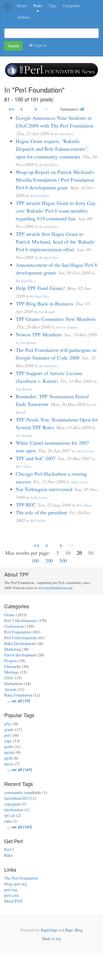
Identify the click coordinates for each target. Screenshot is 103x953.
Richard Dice (64, 133)
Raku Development (19, 643)
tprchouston (13, 809)
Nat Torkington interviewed (44, 489)
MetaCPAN (13, 901)
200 (49, 560)
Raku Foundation (18, 695)
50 (90, 552)
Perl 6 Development (20, 637)
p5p (7, 723)
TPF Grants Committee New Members (56, 318)
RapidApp (49, 930)
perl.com (11, 895)
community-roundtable (22, 792)
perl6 (8, 746)
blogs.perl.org (15, 884)
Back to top (51, 938)
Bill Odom (23, 466)
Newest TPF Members (39, 334)
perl (7, 735)
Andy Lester (85, 450)
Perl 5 (9, 849)
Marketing (12, 649)
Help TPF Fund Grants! (40, 288)
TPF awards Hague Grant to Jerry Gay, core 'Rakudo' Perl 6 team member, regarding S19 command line (56, 210)
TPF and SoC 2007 (36, 458)
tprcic (8, 763)
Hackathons (13, 683)
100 (35, 560)
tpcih (8, 758)
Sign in (39, 45)
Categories (71, 5)
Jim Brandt (46, 311)
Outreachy (12, 666)
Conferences (14, 626)
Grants (9, 614)
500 (63, 560)
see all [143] (22, 769)
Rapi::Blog (74, 930)
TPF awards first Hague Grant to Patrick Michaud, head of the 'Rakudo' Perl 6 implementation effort (55, 241)
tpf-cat (9, 815)
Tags (52, 5)
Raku (8, 855)
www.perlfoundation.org (55, 587)
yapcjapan (12, 804)
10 (67, 552)
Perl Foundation (17, 632)
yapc (8, 741)
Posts (37, 5)
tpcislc (9, 752)
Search (13, 45)
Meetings (11, 672)
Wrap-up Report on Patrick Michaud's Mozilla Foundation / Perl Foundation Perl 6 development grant (55, 179)
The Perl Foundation (21, 878)
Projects (10, 660)
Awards (10, 689)
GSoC (9, 678)
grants (9, 729)
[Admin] (7, 6)
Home (22, 5)
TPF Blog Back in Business (44, 303)
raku (7, 821)
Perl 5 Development (20, 620)
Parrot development (20, 655)
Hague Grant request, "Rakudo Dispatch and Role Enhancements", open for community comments (52, 149)
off (82, 109)
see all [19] (21, 701)
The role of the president (41, 512)
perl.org (10, 889)
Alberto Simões (67, 327)
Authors (23, 17)
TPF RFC (26, 504)
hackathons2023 (17, 798)
